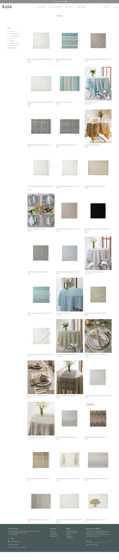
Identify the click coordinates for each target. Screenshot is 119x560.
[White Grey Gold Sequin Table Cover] (41, 418)
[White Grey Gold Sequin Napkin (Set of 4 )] (69, 418)
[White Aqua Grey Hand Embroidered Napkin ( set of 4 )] (41, 41)
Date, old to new (14, 45)
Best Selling (13, 48)
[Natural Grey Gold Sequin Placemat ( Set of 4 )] (98, 460)
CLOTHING (41, 7)
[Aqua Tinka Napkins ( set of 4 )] (69, 41)
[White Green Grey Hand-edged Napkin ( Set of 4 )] (41, 336)
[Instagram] (13, 538)
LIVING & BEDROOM (55, 7)
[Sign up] (110, 541)
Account (107, 7)
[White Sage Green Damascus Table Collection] (98, 336)
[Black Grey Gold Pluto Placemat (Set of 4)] (41, 501)
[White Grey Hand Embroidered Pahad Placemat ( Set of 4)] (69, 501)
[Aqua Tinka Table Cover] (98, 83)
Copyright (68, 536)
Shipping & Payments (71, 531)
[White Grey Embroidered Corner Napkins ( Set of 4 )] (41, 168)
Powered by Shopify (21, 547)
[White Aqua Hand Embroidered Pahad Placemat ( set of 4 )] (41, 83)
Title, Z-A (12, 40)
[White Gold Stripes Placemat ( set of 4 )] (98, 168)
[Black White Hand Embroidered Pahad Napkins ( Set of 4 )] (98, 210)
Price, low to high (14, 33)
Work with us (53, 536)
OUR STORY (69, 7)
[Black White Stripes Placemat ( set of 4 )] (69, 126)
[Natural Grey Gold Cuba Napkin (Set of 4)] (41, 460)
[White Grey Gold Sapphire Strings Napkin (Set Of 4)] (98, 377)
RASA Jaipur (14, 547)
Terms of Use (69, 538)
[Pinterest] (16, 538)
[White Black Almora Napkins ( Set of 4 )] (41, 253)
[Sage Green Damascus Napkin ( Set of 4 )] (98, 294)
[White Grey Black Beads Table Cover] (98, 253)
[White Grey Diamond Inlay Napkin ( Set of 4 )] (69, 253)
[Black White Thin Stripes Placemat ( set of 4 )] (41, 126)
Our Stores (53, 531)
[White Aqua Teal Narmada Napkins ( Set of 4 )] (41, 294)
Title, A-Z (12, 38)
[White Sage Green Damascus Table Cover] (69, 336)
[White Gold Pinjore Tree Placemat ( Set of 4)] (69, 460)
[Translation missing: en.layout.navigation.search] (114, 7)
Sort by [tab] (9, 28)
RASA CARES (80, 7)
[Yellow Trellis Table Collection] (98, 126)
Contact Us (53, 533)
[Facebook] (9, 538)
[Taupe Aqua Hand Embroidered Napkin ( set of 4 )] (98, 41)
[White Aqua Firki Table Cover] (69, 294)
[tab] (15, 40)
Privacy (68, 534)
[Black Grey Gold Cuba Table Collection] (41, 377)
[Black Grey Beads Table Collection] (41, 210)
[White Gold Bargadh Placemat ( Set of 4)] (98, 501)
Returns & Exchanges (72, 533)
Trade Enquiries (54, 534)
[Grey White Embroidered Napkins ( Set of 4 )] (69, 210)
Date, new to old (14, 43)
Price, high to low (14, 36)
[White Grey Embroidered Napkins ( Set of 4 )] (69, 168)
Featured (12, 31)
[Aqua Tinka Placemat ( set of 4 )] (69, 83)
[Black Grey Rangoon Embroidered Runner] (69, 377)
